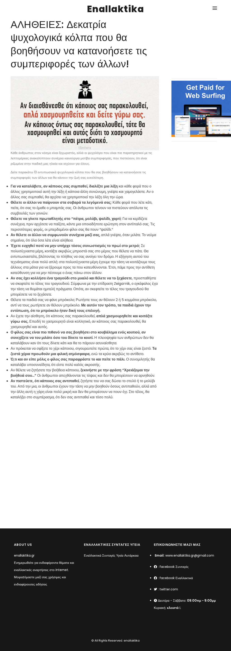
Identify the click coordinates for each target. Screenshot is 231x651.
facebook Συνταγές (174, 566)
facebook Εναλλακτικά (176, 578)
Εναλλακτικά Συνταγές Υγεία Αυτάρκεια (111, 555)
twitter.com (168, 589)
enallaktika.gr (24, 555)
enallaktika (131, 640)
